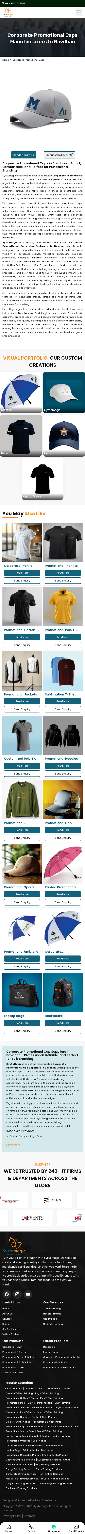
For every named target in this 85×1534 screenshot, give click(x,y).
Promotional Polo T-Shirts (20, 1402)
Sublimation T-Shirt (43, 1407)
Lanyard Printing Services (21, 1483)
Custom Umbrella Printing (20, 1459)
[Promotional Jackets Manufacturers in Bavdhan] (22, 671)
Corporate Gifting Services (21, 1474)
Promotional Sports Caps (20, 1431)
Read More (22, 572)
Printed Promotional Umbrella (22, 1436)
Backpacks (47, 1450)
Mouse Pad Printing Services (22, 1478)
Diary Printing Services (49, 1469)
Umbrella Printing (54, 1445)
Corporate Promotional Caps (63, 1426)
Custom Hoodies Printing (56, 1436)
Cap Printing (39, 1440)
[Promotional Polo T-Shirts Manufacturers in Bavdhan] (63, 606)
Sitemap (29, 1516)
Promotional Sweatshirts (47, 1421)
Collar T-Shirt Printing (18, 1421)
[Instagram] (28, 1294)
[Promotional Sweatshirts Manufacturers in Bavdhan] (22, 799)
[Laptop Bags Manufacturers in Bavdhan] (22, 992)
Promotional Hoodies (17, 1417)
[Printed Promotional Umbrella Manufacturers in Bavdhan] (63, 864)
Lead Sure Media (45, 1500)
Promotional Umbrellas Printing (23, 1455)
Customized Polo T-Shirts (20, 1412)
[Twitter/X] (17, 1294)
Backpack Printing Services (21, 1488)
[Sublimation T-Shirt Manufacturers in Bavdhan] (63, 671)
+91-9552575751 (15, 3)
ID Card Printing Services (55, 1478)
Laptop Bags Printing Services (55, 1483)
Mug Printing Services (47, 1464)
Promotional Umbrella (18, 1440)
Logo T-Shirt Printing (47, 1393)
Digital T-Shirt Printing (44, 1417)
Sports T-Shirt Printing (50, 1412)
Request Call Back (57, 155)
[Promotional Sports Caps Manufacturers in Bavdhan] (22, 864)
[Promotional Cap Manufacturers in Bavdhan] (63, 799)
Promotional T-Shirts (58, 1388)
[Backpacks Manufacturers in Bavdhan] (63, 992)
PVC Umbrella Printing (55, 1455)
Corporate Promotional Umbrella (24, 1445)
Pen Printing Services (51, 1474)
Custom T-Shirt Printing (19, 1393)
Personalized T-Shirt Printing (53, 1402)
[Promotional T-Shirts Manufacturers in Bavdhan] (63, 542)
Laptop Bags (13, 1450)
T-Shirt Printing (13, 1388)
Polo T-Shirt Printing (51, 1398)
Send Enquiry (21, 155)
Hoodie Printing (35, 1426)
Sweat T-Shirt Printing (49, 1431)
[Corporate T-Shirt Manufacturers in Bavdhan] (22, 542)
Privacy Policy (12, 1516)
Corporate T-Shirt (34, 1388)
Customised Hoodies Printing (54, 1459)
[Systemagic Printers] (7, 12)
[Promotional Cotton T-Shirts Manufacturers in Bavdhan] (22, 606)
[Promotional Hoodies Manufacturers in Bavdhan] (63, 735)
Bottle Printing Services (19, 1464)
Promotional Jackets (17, 1407)
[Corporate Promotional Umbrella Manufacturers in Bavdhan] (63, 928)
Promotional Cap (15, 1426)
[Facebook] (6, 1294)
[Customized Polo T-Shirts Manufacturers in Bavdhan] (22, 735)
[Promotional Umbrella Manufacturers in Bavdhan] (22, 928)
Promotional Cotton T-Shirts (22, 1398)
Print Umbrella (31, 1450)
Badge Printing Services (20, 1469)
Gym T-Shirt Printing (67, 1407)
